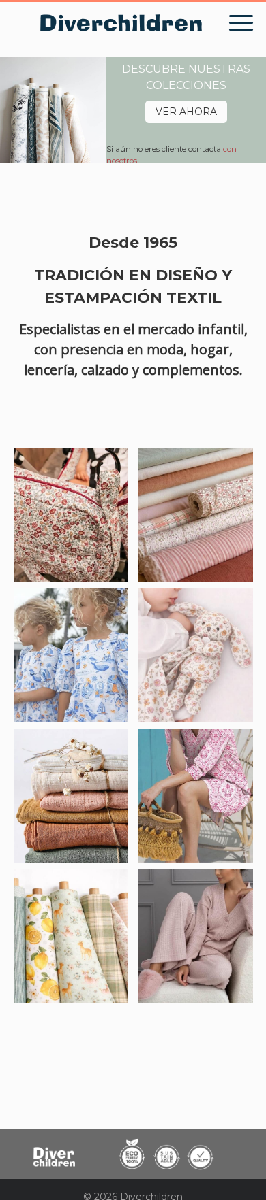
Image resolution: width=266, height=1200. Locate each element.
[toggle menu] (241, 23)
